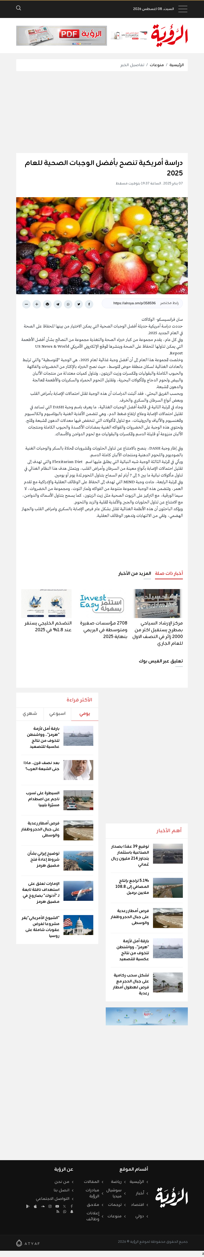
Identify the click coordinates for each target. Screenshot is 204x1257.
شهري (30, 713)
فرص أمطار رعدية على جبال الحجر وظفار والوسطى (130, 917)
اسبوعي (57, 713)
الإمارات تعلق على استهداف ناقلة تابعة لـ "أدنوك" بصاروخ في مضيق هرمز (40, 893)
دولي (139, 1216)
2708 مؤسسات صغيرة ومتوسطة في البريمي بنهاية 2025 (103, 630)
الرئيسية (176, 65)
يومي (84, 713)
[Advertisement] (94, 112)
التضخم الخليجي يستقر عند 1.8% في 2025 (48, 627)
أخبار (140, 1193)
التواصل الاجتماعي (52, 1199)
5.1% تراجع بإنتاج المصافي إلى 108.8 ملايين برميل (132, 887)
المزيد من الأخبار (134, 573)
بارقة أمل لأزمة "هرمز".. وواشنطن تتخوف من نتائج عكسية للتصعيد (132, 950)
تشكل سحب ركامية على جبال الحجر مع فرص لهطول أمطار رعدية (131, 984)
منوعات (157, 65)
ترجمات (115, 1205)
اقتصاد (137, 1205)
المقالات (91, 1182)
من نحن (61, 1182)
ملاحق (93, 1205)
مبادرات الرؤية (92, 1193)
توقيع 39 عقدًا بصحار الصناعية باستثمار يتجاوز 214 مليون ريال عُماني (130, 855)
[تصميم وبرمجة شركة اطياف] (28, 1243)
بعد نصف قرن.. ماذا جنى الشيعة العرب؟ (41, 766)
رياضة (116, 1182)
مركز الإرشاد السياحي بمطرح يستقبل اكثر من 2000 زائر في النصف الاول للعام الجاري (157, 633)
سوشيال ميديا (114, 1193)
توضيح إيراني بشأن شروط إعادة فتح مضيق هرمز (43, 859)
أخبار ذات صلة (169, 573)
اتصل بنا (61, 1190)
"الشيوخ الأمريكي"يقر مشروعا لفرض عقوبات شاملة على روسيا (40, 927)
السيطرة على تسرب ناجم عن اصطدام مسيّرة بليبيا (42, 799)
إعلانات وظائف (92, 1216)
